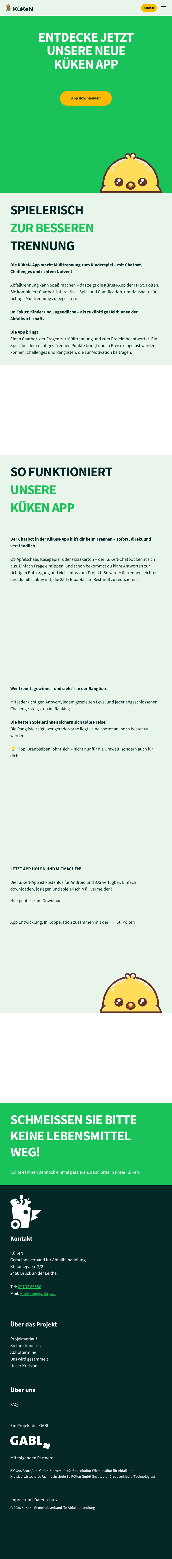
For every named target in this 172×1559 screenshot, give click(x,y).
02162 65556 (29, 1287)
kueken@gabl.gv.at (38, 1293)
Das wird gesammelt (29, 1359)
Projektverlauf (23, 1339)
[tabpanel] (86, 608)
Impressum (20, 1500)
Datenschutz (46, 1500)
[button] (163, 8)
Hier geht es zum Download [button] (36, 901)
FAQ (14, 1405)
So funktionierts (25, 1346)
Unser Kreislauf (24, 1366)
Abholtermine (23, 1352)
